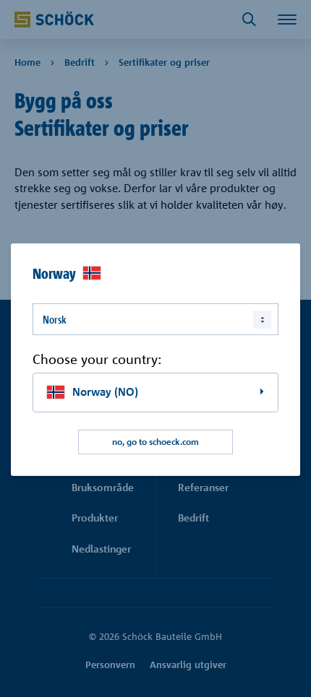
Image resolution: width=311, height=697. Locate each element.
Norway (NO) (105, 392)
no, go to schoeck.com (155, 441)
